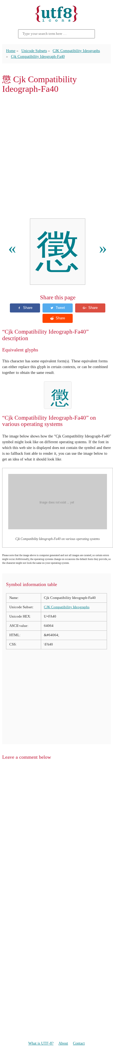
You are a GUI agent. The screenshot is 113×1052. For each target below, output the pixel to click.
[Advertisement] (56, 156)
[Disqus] (56, 834)
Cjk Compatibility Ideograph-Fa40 (38, 56)
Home (10, 51)
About (63, 1043)
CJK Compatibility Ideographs (76, 51)
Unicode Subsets (34, 51)
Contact (79, 1043)
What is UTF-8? (40, 1043)
